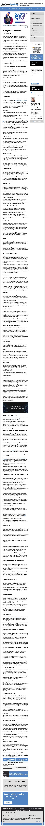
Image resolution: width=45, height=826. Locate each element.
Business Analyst (33, 16)
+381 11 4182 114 (38, 43)
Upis (9, 8)
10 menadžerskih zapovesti (7, 768)
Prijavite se (8, 802)
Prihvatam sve (22, 823)
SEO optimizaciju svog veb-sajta (21, 100)
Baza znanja (11, 25)
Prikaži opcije (38, 821)
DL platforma (34, 1)
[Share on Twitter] (27, 26)
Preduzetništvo (33, 35)
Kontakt (39, 1)
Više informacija (7, 821)
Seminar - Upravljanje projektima (21, 765)
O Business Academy (39, 8)
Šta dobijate (14, 8)
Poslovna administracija (34, 37)
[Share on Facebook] (25, 26)
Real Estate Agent (34, 40)
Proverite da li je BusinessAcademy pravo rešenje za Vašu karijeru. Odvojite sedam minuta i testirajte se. (36, 58)
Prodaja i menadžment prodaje (35, 28)
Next (41, 121)
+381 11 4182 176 (38, 44)
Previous (31, 121)
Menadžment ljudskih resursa (35, 20)
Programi (4, 8)
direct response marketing (13, 517)
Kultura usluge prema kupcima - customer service (21, 768)
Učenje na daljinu (22, 8)
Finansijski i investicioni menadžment (37, 32)
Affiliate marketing (17, 617)
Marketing (15, 25)
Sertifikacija (30, 8)
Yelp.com (13, 450)
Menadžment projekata (34, 30)
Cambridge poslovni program (35, 18)
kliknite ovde (18, 788)
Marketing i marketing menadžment (36, 25)
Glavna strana (5, 25)
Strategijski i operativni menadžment (36, 23)
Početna (29, 1)
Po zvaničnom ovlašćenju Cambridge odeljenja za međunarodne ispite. (37, 51)
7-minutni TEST (34, 55)
